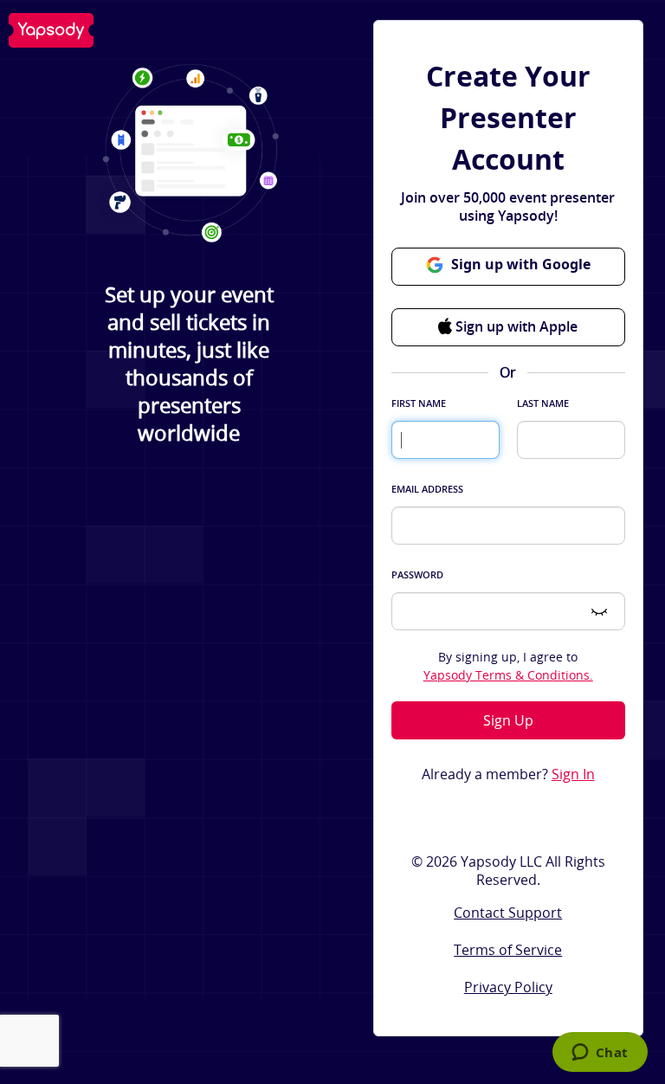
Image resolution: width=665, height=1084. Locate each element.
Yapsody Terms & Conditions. (508, 675)
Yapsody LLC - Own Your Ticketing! (51, 30)
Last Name (543, 403)
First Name (418, 403)
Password (417, 574)
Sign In (573, 774)
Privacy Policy (508, 987)
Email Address (427, 488)
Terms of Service (508, 949)
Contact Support (508, 912)
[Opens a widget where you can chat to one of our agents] (600, 1053)
